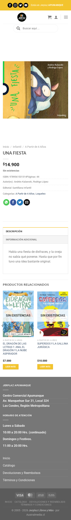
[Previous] (3, 333)
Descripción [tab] (14, 231)
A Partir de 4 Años (35, 146)
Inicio (6, 146)
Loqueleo (40, 193)
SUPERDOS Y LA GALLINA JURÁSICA (52, 345)
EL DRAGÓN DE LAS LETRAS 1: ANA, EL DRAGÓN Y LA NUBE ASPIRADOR (15, 348)
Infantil (17, 146)
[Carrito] (49, 17)
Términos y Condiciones (19, 480)
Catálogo (9, 465)
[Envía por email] (27, 202)
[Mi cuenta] (56, 17)
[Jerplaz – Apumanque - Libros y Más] (22, 17)
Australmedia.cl (35, 514)
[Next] (68, 333)
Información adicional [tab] (21, 239)
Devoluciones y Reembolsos (21, 473)
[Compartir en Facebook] (13, 202)
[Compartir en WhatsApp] (6, 202)
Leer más (10, 366)
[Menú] (66, 17)
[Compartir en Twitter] (20, 202)
